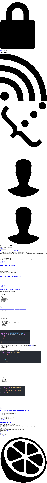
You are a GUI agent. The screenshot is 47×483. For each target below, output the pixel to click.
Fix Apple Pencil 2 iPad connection (7, 265)
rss (7, 434)
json (8, 434)
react (0, 287)
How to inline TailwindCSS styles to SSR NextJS (10, 276)
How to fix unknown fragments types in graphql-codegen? (13, 309)
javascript (1, 408)
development (1, 286)
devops (1, 307)
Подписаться (1, 248)
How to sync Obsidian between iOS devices (9, 250)
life (0, 263)
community (1, 262)
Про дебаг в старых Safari (6, 422)
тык (7, 430)
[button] (29, 336)
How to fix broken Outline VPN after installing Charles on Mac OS (15, 410)
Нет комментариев (3, 261)
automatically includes (31, 345)
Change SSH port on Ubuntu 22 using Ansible (10, 289)
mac (0, 420)
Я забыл (1, 50)
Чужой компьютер (5, 50)
